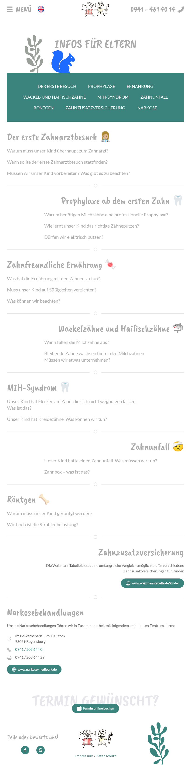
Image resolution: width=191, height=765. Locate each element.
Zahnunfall (154, 97)
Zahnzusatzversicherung (95, 107)
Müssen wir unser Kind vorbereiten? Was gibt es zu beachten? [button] (68, 173)
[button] (19, 9)
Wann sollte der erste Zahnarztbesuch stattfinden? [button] (57, 162)
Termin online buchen (98, 708)
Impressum (84, 756)
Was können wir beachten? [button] (33, 301)
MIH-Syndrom (113, 97)
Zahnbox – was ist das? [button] (67, 471)
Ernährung (140, 86)
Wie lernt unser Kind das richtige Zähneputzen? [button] (91, 225)
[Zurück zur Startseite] (95, 9)
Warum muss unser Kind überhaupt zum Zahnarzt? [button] (57, 150)
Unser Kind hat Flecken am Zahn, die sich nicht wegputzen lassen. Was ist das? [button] (71, 404)
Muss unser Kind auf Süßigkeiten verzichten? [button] (51, 289)
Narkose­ (147, 107)
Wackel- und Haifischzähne (54, 97)
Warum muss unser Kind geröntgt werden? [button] (49, 513)
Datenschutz (106, 756)
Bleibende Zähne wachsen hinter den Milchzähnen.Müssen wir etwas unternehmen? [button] (94, 356)
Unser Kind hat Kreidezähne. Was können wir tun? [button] (57, 419)
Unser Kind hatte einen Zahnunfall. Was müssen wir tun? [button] (100, 460)
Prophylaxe (101, 86)
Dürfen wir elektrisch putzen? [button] (73, 237)
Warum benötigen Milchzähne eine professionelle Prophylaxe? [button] (106, 214)
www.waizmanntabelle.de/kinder (155, 583)
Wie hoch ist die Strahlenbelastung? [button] (42, 524)
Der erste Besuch (57, 86)
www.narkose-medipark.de (37, 669)
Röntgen (44, 107)
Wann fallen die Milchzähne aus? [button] (76, 342)
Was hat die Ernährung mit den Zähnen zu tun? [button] (53, 278)
